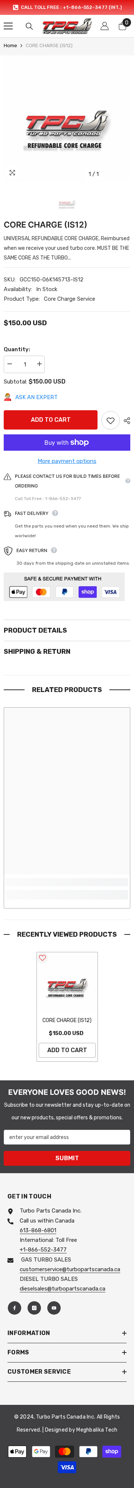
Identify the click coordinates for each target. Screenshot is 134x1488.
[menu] (8, 26)
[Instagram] (34, 1308)
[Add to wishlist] (110, 420)
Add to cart (51, 419)
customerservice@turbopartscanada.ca (70, 1269)
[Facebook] (14, 1308)
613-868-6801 (38, 1230)
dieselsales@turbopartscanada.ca (62, 1288)
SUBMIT (67, 1158)
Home (10, 45)
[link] (67, 882)
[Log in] (104, 26)
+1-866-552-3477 (43, 1249)
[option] (67, 7)
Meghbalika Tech (96, 1430)
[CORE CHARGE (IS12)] (67, 982)
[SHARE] (125, 421)
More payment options (67, 461)
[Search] (29, 26)
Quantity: (17, 349)
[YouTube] (54, 1308)
